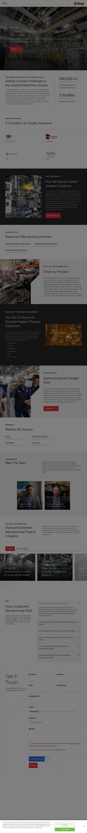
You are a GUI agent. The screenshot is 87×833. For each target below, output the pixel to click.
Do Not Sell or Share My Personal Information (65, 824)
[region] (43, 826)
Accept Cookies (65, 829)
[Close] (84, 826)
